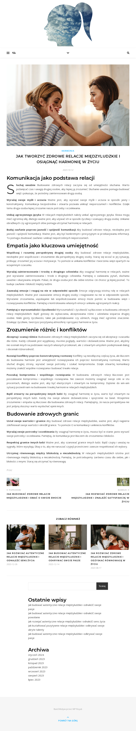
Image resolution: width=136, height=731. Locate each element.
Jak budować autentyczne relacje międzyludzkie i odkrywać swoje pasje (67, 557)
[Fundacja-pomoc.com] (68, 23)
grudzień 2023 (36, 659)
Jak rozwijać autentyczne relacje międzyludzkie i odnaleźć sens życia (25, 557)
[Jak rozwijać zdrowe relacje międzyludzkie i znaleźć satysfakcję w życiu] (123, 482)
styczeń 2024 (36, 654)
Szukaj (102, 586)
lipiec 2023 (34, 679)
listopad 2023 (36, 663)
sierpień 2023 (36, 675)
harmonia (68, 150)
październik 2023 (38, 667)
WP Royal (77, 709)
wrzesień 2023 (36, 671)
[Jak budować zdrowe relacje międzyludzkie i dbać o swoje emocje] (13, 482)
